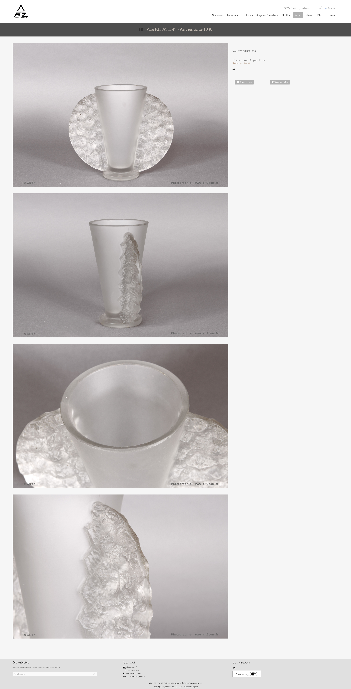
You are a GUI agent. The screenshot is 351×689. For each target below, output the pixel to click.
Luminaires (232, 15)
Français (331, 8)
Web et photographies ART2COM (167, 686)
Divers (320, 15)
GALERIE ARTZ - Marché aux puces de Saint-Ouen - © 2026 (175, 683)
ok (94, 674)
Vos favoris (291, 8)
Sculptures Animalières (267, 15)
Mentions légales (191, 686)
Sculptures (248, 15)
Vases (297, 15)
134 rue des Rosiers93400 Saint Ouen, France (134, 675)
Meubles (286, 15)
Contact (333, 15)
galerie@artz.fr (131, 667)
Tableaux (309, 15)
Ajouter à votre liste (281, 82)
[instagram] (235, 668)
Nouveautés (217, 15)
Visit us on (241, 674)
